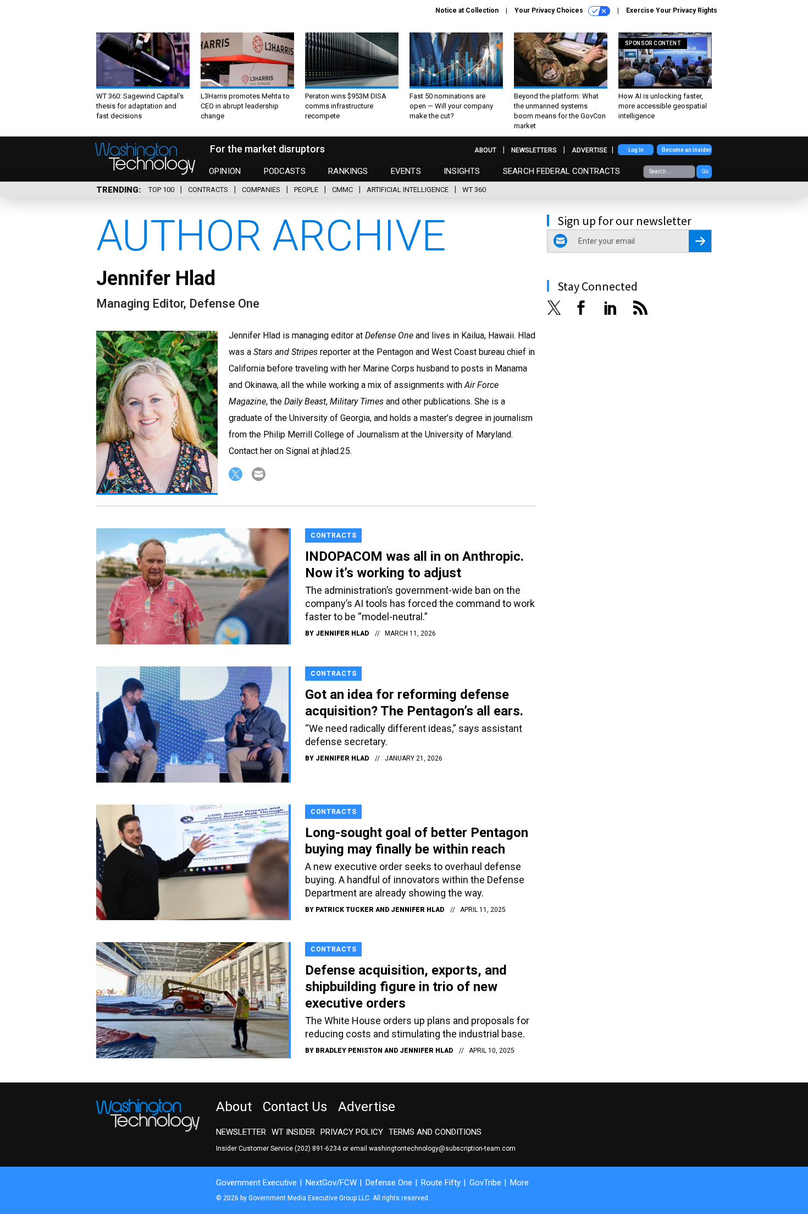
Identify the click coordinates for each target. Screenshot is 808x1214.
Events (406, 171)
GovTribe (485, 1183)
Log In (636, 150)
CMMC (342, 189)
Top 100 (161, 189)
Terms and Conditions (435, 1132)
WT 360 (474, 189)
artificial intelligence (408, 189)
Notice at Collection (467, 10)
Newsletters (534, 150)
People (306, 189)
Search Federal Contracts (562, 171)
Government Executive (256, 1183)
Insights (462, 171)
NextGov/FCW (331, 1183)
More (519, 1183)
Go (705, 171)
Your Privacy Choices (549, 10)
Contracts (208, 189)
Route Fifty (441, 1183)
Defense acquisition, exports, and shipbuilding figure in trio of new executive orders (406, 987)
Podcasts (285, 171)
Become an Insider (686, 150)
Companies (261, 189)
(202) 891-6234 (318, 1148)
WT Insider (293, 1132)
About (485, 150)
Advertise (589, 150)
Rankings (348, 171)
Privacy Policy (351, 1132)
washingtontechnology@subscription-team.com (442, 1148)
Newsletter (241, 1132)
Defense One (389, 1183)
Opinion (225, 171)
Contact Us (295, 1106)
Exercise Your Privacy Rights (671, 10)
